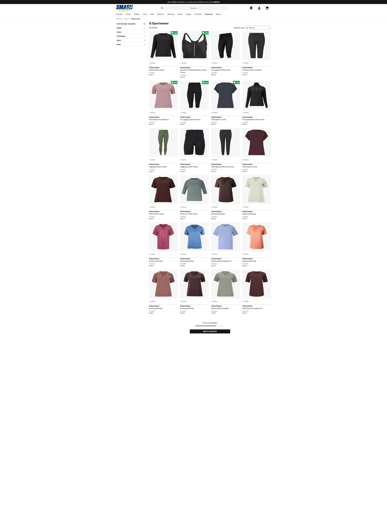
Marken (218, 14)
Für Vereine (198, 14)
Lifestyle (188, 14)
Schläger (137, 14)
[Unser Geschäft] (251, 8)
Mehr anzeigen (210, 331)
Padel (152, 14)
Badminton (160, 14)
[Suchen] (162, 8)
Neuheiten (119, 14)
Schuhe (128, 14)
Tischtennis (170, 14)
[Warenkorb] (267, 8)
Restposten (209, 14)
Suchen (193, 8)
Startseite (119, 19)
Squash (180, 14)
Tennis (145, 14)
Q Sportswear (154, 67)
